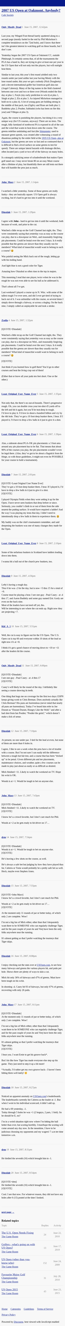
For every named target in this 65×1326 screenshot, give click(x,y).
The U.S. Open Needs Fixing (18, 1232)
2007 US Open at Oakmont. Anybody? (31, 10)
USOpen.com (43, 965)
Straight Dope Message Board (16, 3)
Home (5, 1309)
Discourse (18, 1322)
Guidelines (29, 1309)
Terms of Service (45, 1309)
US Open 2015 (10, 1289)
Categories (16, 1309)
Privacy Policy (9, 1314)
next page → (8, 1212)
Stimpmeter (45, 131)
